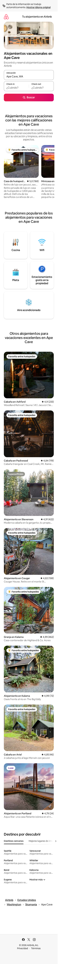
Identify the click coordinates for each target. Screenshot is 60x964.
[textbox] (16, 88)
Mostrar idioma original (38, 7)
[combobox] (28, 76)
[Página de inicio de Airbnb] (6, 17)
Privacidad (22, 948)
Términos (36, 948)
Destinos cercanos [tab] (14, 841)
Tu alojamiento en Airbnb (37, 16)
